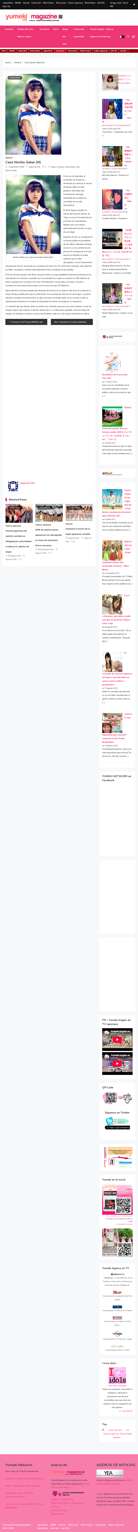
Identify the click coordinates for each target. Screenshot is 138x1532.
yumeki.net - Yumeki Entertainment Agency (24, 1478)
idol (78, 167)
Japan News (8, 3)
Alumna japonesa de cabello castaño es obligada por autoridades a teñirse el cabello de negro (19, 541)
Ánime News (90, 3)
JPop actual (61, 3)
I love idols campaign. (117, 1385)
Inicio (55, 29)
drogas (60, 167)
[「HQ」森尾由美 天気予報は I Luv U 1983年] (112, 109)
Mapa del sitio (65, 36)
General (26, 3)
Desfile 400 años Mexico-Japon (25, 33)
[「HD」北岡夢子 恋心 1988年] (112, 199)
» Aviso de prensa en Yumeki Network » (119, 1216)
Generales (60, 51)
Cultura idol (36, 3)
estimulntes (70, 167)
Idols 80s (101, 3)
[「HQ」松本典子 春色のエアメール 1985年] (112, 293)
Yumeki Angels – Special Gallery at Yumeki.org (101, 33)
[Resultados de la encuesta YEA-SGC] (112, 362)
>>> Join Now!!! (126, 1411)
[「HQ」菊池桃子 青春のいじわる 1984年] (112, 156)
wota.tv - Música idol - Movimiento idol (22, 1486)
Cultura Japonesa (75, 3)
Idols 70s (6, 6)
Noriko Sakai (11, 170)
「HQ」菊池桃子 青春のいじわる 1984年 (129, 154)
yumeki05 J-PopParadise (115, 125)
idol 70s (114, 51)
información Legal (59, 1510)
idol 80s (123, 51)
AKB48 (18, 3)
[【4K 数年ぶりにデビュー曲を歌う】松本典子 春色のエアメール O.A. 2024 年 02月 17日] (112, 239)
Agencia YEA (34, 167)
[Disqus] (49, 362)
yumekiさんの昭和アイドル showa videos (124, 79)
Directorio (44, 29)
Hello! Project (48, 3)
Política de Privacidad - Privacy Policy (67, 1503)
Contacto (9, 29)
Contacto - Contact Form (62, 1499)
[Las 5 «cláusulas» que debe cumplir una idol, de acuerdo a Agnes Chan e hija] (112, 604)
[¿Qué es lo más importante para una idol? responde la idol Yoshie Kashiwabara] (112, 723)
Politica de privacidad (79, 33)
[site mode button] (122, 36)
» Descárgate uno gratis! (124, 1224)
